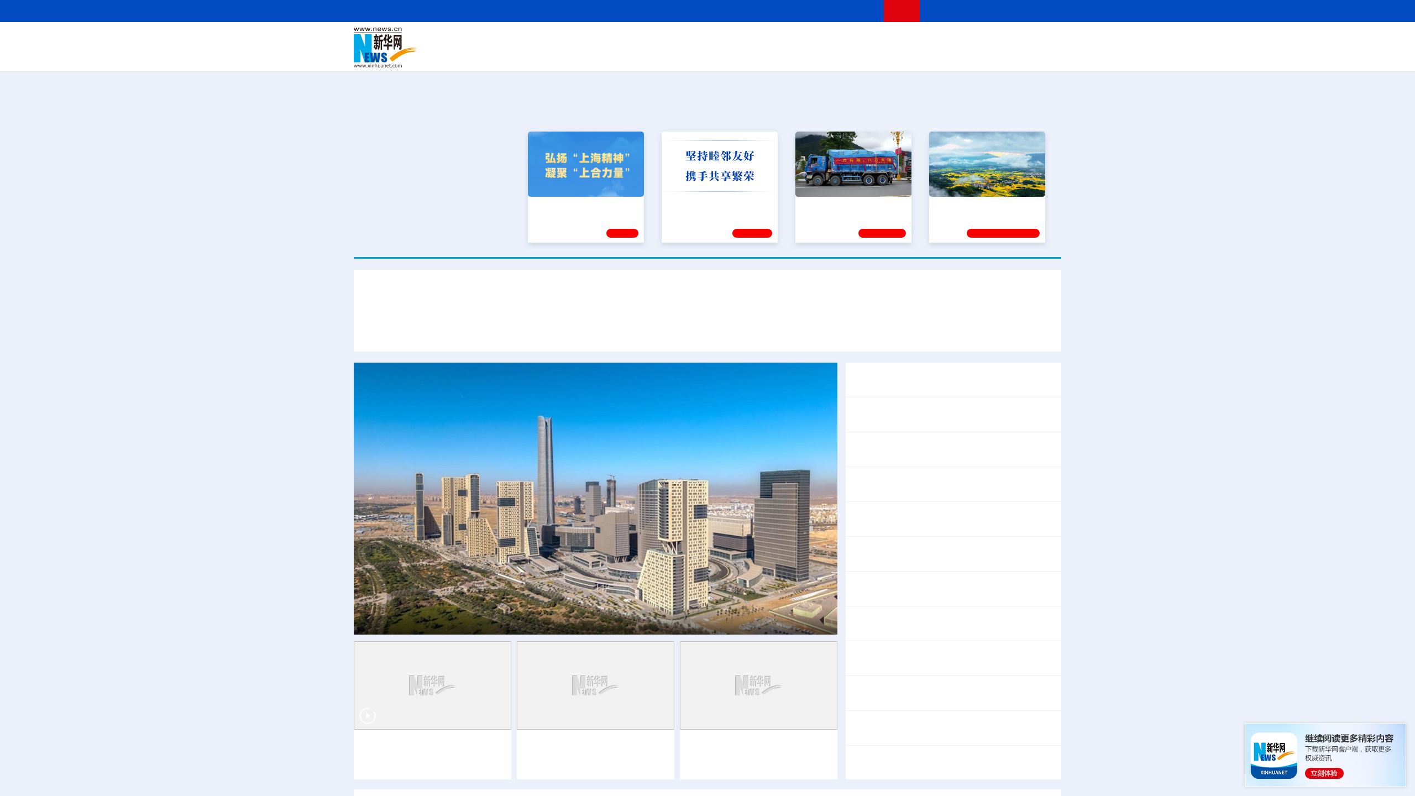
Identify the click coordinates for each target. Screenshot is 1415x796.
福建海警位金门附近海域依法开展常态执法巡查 (944, 727)
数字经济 (631, 55)
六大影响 (961, 762)
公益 (919, 55)
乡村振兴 (698, 55)
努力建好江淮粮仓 (966, 206)
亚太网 (975, 55)
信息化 (601, 55)
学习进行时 (520, 39)
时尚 (884, 55)
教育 (769, 39)
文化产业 (1038, 55)
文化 (862, 39)
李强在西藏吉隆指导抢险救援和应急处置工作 (939, 449)
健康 (900, 39)
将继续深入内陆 (1014, 685)
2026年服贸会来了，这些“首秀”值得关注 (930, 623)
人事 (588, 39)
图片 (974, 39)
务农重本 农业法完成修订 (901, 511)
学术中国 (664, 55)
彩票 (847, 55)
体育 (843, 39)
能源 (811, 55)
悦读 (901, 55)
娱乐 (865, 55)
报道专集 (1020, 110)
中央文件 (1038, 39)
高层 (550, 39)
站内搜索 (996, 10)
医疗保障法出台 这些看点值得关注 (918, 526)
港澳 (662, 39)
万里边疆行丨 (551, 746)
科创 (806, 39)
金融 (510, 55)
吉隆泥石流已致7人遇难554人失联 (945, 651)
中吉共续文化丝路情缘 (597, 330)
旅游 (793, 55)
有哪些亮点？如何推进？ (987, 581)
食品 (546, 55)
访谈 (937, 39)
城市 (775, 55)
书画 (881, 39)
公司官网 (438, 47)
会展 (829, 55)
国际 (606, 39)
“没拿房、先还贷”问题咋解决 (998, 595)
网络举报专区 (1041, 10)
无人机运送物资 (946, 665)
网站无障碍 (855, 10)
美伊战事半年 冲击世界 (896, 762)
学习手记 (752, 233)
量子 (824, 39)
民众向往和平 (1008, 762)
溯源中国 (749, 55)
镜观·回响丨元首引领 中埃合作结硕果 (459, 620)
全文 (962, 511)
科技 (787, 39)
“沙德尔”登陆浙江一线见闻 (929, 685)
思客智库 (708, 39)
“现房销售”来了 (907, 581)
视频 (956, 39)
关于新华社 (606, 10)
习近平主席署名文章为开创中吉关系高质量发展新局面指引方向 (707, 297)
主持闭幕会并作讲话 (904, 491)
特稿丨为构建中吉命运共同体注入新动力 (729, 330)
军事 (918, 39)
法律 (1012, 39)
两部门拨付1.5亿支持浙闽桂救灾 (988, 700)
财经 (625, 39)
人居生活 (572, 55)
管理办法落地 (895, 595)
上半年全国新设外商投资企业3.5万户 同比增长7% (948, 553)
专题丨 (864, 581)
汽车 (528, 55)
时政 (569, 39)
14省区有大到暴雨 (887, 700)
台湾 (681, 39)
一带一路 (945, 55)
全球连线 (742, 39)
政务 (993, 39)
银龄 (724, 55)
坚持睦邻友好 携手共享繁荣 (714, 206)
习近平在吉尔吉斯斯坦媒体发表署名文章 (464, 330)
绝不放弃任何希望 (1014, 665)
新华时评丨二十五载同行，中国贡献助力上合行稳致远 (924, 330)
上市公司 (1004, 55)
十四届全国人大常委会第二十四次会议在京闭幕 (944, 476)
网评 (644, 39)
